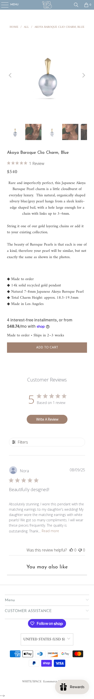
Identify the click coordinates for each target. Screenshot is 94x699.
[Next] (83, 75)
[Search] (76, 5)
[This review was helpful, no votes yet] (71, 550)
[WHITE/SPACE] (47, 5)
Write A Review (47, 419)
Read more (50, 531)
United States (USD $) (44, 639)
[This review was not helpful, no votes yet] (80, 550)
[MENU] (2, 5)
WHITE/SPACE (31, 681)
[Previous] (10, 75)
